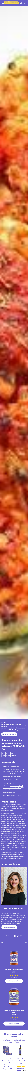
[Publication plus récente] (25, 942)
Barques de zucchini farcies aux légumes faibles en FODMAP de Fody (13, 729)
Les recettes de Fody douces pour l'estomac (11, 725)
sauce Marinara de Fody (16, 786)
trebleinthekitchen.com (9, 927)
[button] (21, 2)
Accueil (3, 722)
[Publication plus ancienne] (2, 942)
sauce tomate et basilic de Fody (12, 788)
